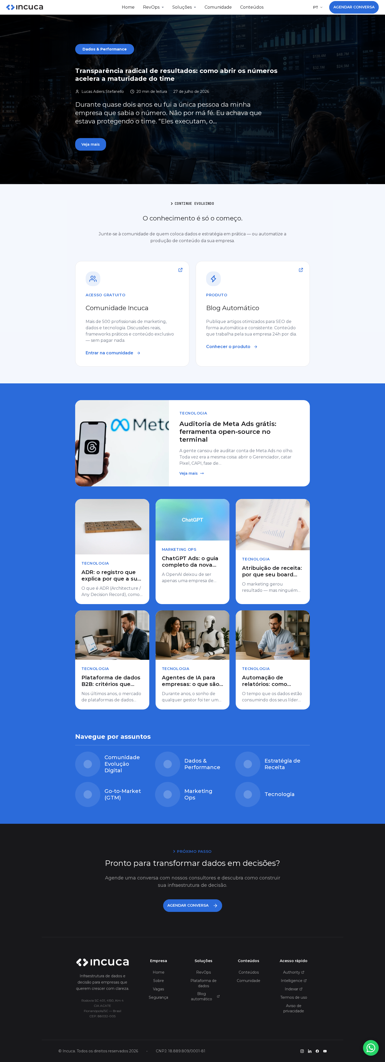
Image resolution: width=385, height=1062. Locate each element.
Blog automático (201, 996)
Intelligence (291, 980)
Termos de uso (293, 997)
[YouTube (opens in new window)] (325, 1051)
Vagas (158, 989)
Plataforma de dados (203, 983)
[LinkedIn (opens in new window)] (309, 1051)
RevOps (151, 7)
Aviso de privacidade (293, 1008)
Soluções (182, 7)
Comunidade (218, 7)
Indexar (291, 989)
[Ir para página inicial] (102, 962)
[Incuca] (24, 7)
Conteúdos (251, 7)
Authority (291, 972)
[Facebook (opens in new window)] (317, 1051)
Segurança (158, 997)
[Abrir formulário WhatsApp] (371, 1048)
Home (128, 7)
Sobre (158, 980)
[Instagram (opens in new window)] (302, 1051)
